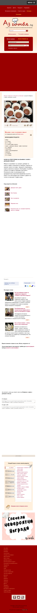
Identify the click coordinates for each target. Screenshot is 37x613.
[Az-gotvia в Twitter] (18, 597)
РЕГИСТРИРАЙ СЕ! (23, 39)
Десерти (11, 95)
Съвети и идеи (21, 11)
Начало (5, 95)
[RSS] (22, 597)
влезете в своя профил (12, 347)
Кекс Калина (14, 193)
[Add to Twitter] (28, 287)
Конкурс (29, 11)
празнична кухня (10, 486)
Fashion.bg (24, 609)
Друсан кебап (20, 470)
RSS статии (6, 558)
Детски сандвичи (20, 497)
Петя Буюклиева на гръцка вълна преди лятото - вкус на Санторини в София (22, 310)
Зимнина (6, 580)
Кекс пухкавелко (15, 198)
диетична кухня (11, 489)
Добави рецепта (12, 34)
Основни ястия (7, 570)
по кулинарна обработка (11, 482)
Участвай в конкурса (23, 34)
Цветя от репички (20, 494)
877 (6, 125)
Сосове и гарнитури (8, 571)
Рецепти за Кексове (18, 95)
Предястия (6, 565)
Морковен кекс (14, 203)
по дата (12, 474)
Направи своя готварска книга (19, 506)
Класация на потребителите (10, 563)
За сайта (6, 548)
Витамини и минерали (10, 11)
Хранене (9, 7)
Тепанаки (19, 492)
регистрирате (30, 346)
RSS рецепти (7, 556)
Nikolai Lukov (20, 134)
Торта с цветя (20, 495)
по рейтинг (11, 467)
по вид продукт (11, 478)
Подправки (26, 7)
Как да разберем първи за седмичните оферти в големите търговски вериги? (22, 294)
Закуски (5, 566)
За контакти (6, 553)
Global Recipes (7, 591)
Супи (5, 568)
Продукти (20, 7)
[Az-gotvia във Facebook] (14, 597)
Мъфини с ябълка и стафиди (23, 486)
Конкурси (6, 549)
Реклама (6, 551)
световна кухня (11, 493)
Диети (14, 7)
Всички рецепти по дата (9, 561)
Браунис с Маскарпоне (21, 482)
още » (27, 306)
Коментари (15, 125)
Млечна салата (20, 491)
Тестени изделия (8, 573)
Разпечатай (27, 283)
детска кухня (11, 496)
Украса (5, 576)
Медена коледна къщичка (22, 472)
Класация (18, 14)
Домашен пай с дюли (16, 187)
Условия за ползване (9, 554)
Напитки (6, 578)
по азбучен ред (11, 471)
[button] (31, 2)
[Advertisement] (18, 72)
